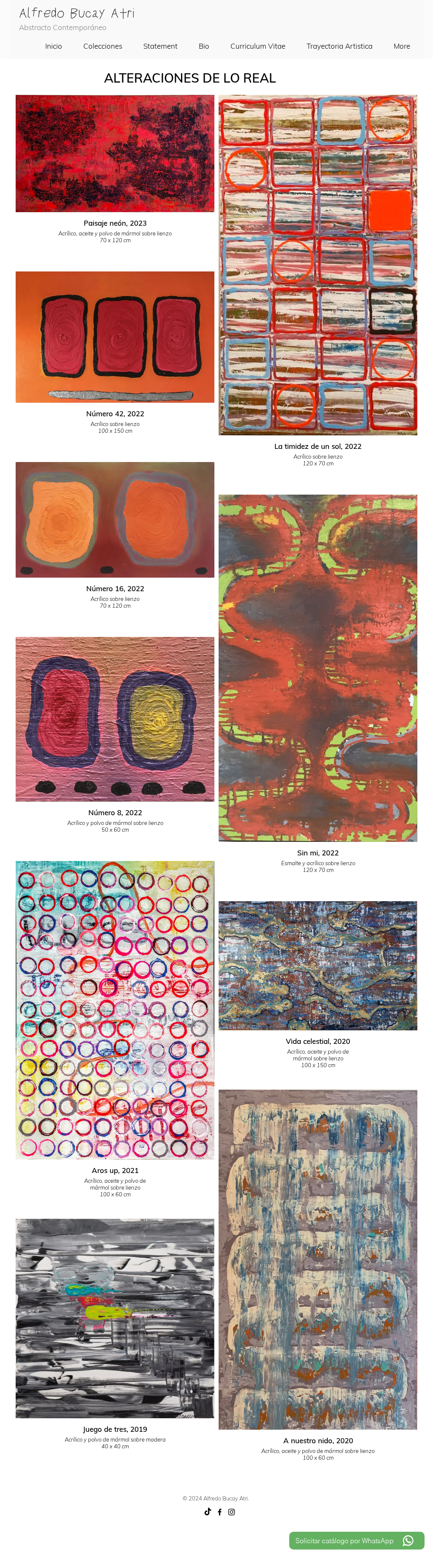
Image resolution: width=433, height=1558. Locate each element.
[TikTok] (207, 1512)
